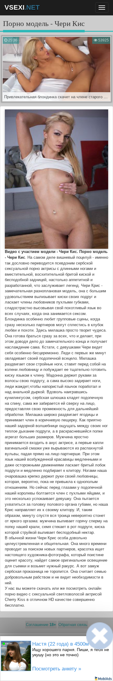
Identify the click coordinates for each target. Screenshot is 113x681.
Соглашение (41, 624)
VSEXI (22, 7)
